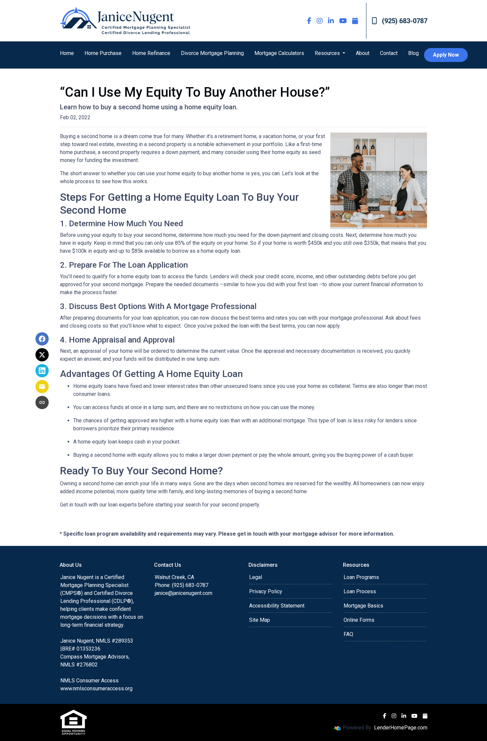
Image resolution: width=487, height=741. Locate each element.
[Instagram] (320, 21)
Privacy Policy (265, 591)
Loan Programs (361, 577)
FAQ (348, 634)
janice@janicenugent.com (183, 593)
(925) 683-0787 (404, 21)
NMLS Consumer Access (89, 680)
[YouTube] (343, 21)
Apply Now (446, 55)
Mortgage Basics (363, 606)
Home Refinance (151, 53)
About (362, 53)
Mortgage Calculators (279, 53)
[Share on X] (42, 354)
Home (67, 53)
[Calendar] (355, 21)
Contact (389, 53)
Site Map (259, 620)
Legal (255, 577)
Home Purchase (103, 53)
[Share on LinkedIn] (42, 370)
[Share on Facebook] (42, 338)
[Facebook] (309, 21)
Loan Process (360, 591)
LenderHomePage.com (400, 727)
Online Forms (359, 620)
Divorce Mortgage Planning (212, 53)
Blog (413, 53)
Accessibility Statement (276, 606)
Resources (328, 53)
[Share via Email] (42, 386)
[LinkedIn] (331, 21)
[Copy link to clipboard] (42, 402)
